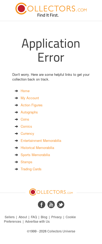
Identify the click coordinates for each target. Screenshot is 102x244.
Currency (27, 133)
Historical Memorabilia (37, 147)
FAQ (34, 217)
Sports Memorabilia (35, 154)
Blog (44, 217)
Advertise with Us (37, 221)
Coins (25, 119)
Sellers (10, 217)
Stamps (26, 161)
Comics (26, 126)
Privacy (56, 217)
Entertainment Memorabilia (41, 140)
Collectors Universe (61, 231)
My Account (30, 97)
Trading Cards (31, 168)
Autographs (29, 111)
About (23, 217)
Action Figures (32, 104)
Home (25, 90)
